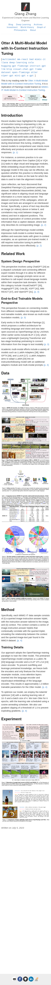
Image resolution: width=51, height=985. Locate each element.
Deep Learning (23, 24)
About (33, 30)
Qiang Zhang (25, 13)
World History (27, 27)
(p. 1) (15, 152)
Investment (12, 27)
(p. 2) (43, 225)
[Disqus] (25, 865)
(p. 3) (36, 292)
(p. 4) (19, 640)
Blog (11, 24)
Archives (38, 24)
